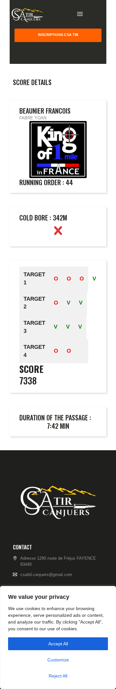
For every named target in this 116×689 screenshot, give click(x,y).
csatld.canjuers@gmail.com (46, 574)
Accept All (58, 643)
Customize (58, 659)
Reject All (58, 675)
